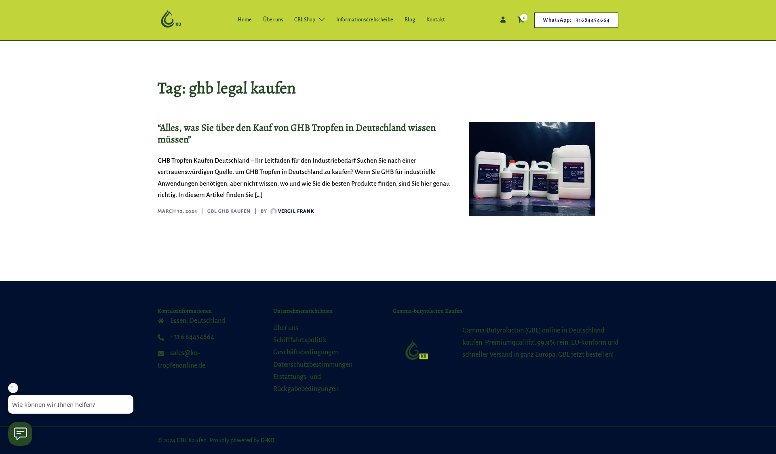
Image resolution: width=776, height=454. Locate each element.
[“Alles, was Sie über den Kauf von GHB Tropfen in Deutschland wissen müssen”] (532, 169)
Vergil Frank (296, 211)
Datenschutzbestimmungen (312, 364)
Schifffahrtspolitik (300, 340)
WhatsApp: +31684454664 (576, 20)
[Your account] (503, 20)
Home (245, 20)
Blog (410, 20)
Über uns (273, 20)
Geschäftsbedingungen (306, 352)
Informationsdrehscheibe (364, 20)
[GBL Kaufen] (170, 19)
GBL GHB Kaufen (229, 211)
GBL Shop (304, 20)
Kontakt (435, 20)
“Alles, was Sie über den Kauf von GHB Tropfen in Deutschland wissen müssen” (297, 133)
